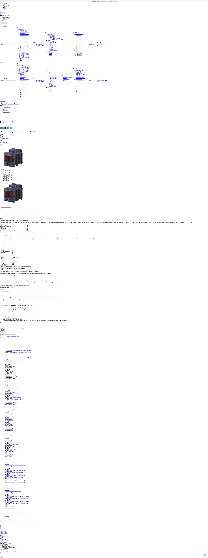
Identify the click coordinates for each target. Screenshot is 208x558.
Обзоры (1, 538)
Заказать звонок (8, 118)
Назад (6, 114)
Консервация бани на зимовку (6, 522)
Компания (2, 523)
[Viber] (7, 128)
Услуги (1, 526)
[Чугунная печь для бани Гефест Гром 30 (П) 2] (13, 167)
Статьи (1, 535)
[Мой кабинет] (1, 99)
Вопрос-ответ (2, 536)
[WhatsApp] (8, 128)
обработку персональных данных (13, 336)
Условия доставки (3, 532)
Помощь (2, 530)
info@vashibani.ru (5, 122)
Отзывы (1, 528)
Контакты (2, 527)
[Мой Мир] (4, 128)
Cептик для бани (3, 521)
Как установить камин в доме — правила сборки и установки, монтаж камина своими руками (17, 520)
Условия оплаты (3, 531)
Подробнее (7, 354)
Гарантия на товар (3, 533)
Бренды (1, 537)
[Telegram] (11, 128)
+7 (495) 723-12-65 (3, 22)
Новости (2, 525)
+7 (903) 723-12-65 (3, 23)
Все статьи (2, 519)
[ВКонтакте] (1, 128)
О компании (2, 524)
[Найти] (0, 14)
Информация (2, 529)
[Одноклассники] (2, 128)
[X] (5, 128)
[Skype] (10, 128)
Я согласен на (10, 336)
